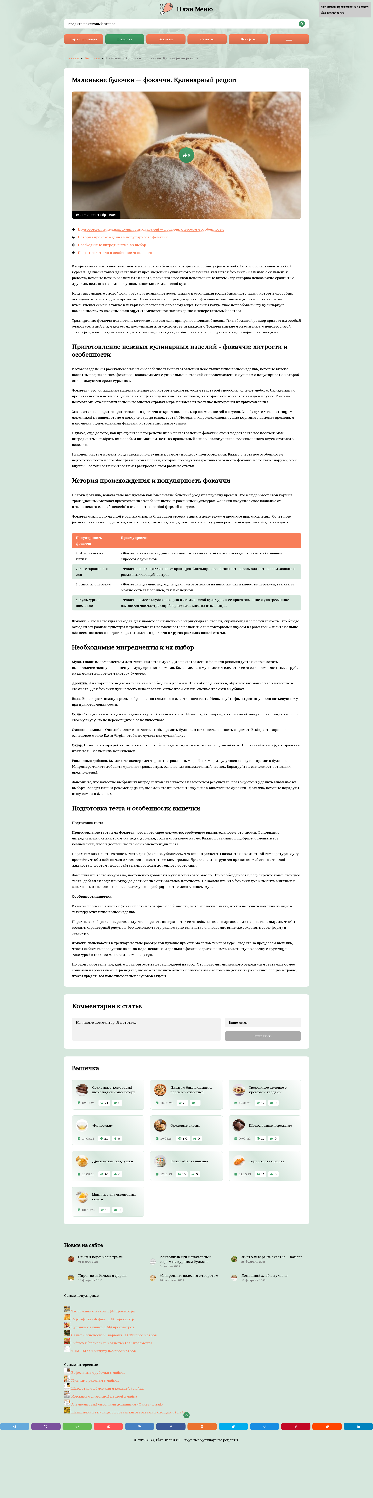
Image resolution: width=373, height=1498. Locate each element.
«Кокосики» (102, 1125)
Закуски (166, 39)
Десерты (248, 39)
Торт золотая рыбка (267, 1161)
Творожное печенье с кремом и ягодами (268, 1089)
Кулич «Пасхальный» (189, 1161)
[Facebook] (171, 1426)
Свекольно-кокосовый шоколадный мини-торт (113, 1089)
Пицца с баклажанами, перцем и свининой (191, 1089)
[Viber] (46, 1426)
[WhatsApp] (77, 1426)
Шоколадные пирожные (270, 1125)
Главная (71, 58)
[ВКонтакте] (139, 1426)
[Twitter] (233, 1426)
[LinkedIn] (358, 1426)
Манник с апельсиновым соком (114, 1196)
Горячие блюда (83, 39)
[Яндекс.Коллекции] (108, 1426)
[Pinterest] (295, 1426)
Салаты (207, 39)
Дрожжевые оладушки (112, 1161)
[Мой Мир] (264, 1426)
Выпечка (124, 39)
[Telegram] (14, 1426)
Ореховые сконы (185, 1125)
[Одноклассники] (202, 1426)
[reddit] (327, 1426)
